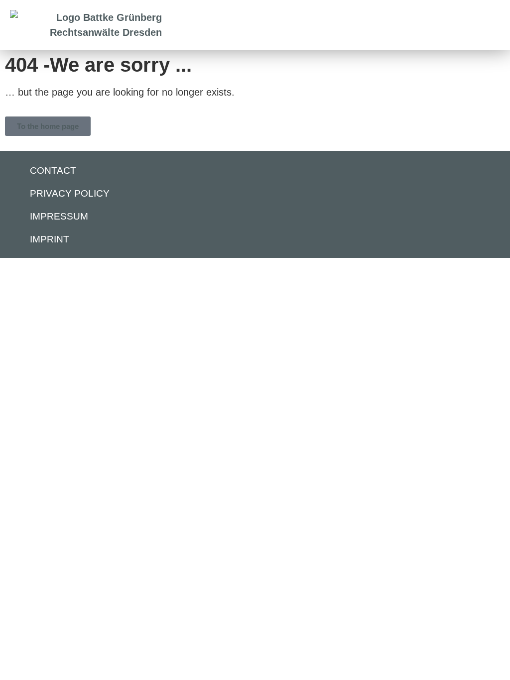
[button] (466, 25)
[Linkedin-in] (483, 171)
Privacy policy (70, 193)
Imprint (49, 239)
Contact (53, 170)
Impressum (59, 216)
